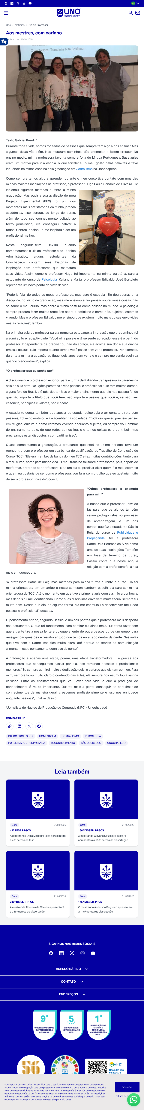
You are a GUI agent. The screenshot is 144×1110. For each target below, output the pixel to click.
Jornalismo (84, 169)
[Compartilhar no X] (29, 726)
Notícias (20, 25)
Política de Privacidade (127, 1096)
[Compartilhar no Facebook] (39, 726)
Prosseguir (127, 1087)
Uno (8, 25)
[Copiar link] (10, 726)
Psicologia (49, 279)
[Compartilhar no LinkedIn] (19, 726)
